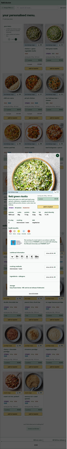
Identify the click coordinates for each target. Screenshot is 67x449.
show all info (50, 253)
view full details (33, 293)
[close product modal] (57, 153)
